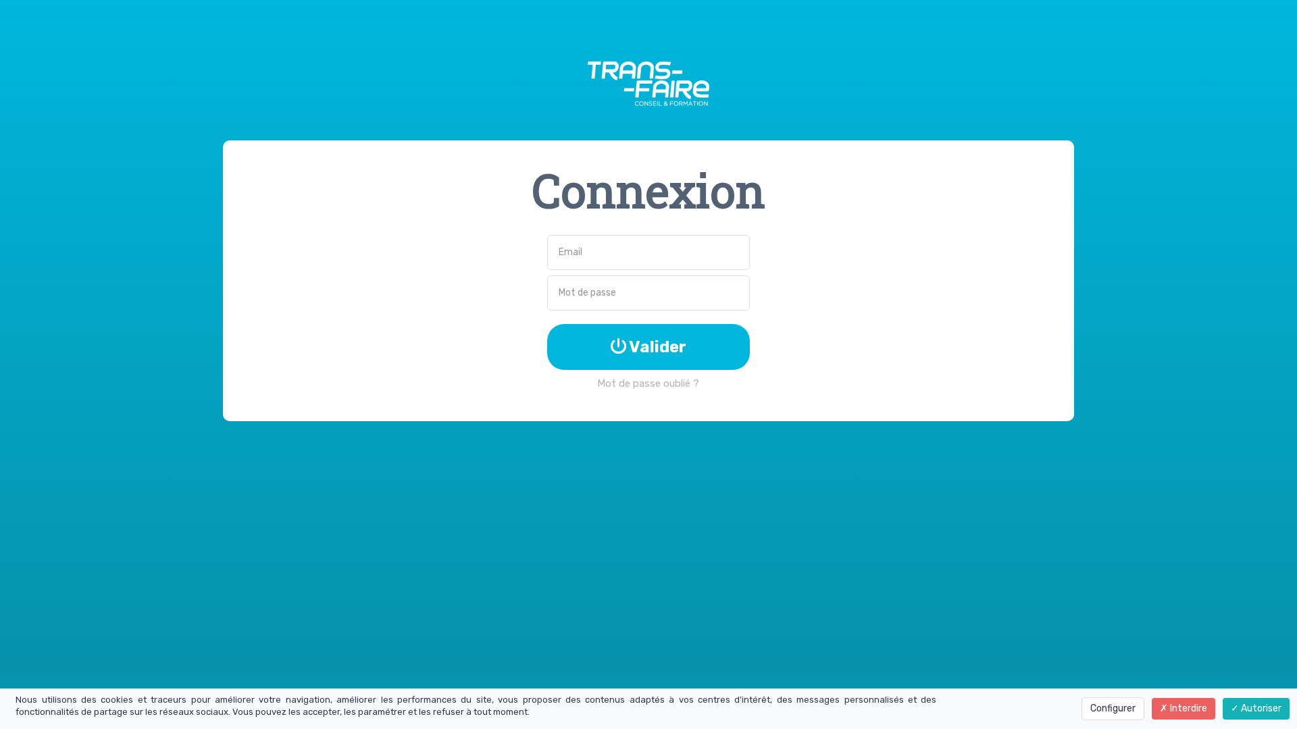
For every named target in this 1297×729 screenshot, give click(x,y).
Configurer (1113, 708)
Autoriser (1260, 708)
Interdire (1187, 708)
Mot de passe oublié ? (648, 383)
